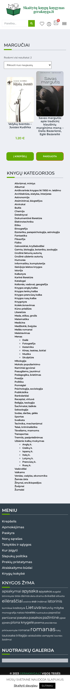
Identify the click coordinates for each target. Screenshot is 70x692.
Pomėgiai (20, 385)
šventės (58, 636)
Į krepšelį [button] (20, 156)
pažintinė (51, 617)
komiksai (7, 608)
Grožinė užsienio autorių (29, 256)
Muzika (26, 353)
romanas (42, 629)
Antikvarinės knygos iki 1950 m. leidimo (38, 190)
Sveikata (20, 420)
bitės (17, 596)
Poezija (19, 378)
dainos (25, 596)
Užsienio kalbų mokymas (29, 440)
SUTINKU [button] (47, 685)
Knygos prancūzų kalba (28, 294)
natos (20, 612)
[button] (64, 23)
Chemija (19, 211)
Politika (19, 381)
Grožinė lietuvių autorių (28, 253)
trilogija (21, 635)
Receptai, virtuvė (24, 399)
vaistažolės (34, 635)
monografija (9, 612)
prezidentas (51, 622)
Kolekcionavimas (25, 305)
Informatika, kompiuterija (30, 263)
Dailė (25, 340)
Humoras (20, 260)
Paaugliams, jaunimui (27, 371)
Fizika (18, 242)
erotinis (27, 602)
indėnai (42, 601)
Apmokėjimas (13, 527)
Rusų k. (26, 465)
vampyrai (48, 635)
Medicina (20, 322)
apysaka (30, 590)
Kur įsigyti (10, 550)
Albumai (19, 186)
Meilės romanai (23, 329)
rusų (58, 630)
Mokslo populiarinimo (27, 364)
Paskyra (8, 533)
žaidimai (7, 639)
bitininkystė (8, 596)
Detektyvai (21, 214)
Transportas (21, 434)
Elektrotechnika (24, 221)
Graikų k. (27, 447)
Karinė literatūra (24, 277)
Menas (18, 336)
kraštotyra (19, 608)
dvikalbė (49, 595)
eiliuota (60, 596)
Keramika (28, 347)
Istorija (19, 270)
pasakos (35, 617)
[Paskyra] (49, 24)
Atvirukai (20, 204)
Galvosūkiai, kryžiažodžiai (29, 246)
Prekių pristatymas (17, 562)
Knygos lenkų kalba (26, 291)
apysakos (45, 591)
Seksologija (21, 409)
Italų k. (26, 454)
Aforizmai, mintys (25, 183)
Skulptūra (28, 357)
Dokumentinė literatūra (28, 218)
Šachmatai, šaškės (25, 406)
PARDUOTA (50, 156)
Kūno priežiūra (23, 308)
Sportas (19, 416)
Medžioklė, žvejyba (26, 326)
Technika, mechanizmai (28, 423)
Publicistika (21, 392)
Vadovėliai (20, 468)
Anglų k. (27, 444)
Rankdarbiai (22, 395)
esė (34, 601)
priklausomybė (10, 630)
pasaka (22, 617)
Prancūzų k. (29, 461)
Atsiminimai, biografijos (28, 200)
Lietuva (33, 607)
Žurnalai (19, 489)
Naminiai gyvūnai (25, 367)
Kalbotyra (20, 273)
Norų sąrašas (12, 539)
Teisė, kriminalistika (26, 427)
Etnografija (21, 228)
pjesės (6, 622)
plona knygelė (22, 622)
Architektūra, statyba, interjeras (33, 193)
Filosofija (20, 239)
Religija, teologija (25, 402)
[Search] (31, 23)
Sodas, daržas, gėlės (26, 413)
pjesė (63, 618)
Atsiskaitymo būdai (17, 568)
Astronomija (22, 197)
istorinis (55, 601)
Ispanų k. (27, 451)
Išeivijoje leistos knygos (28, 266)
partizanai (9, 617)
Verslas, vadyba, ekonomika (31, 475)
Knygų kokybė (13, 573)
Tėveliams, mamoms (27, 430)
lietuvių (47, 608)
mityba (59, 608)
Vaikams (20, 472)
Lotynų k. (27, 458)
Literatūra (20, 312)
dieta (32, 596)
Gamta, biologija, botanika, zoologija (36, 249)
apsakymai (11, 591)
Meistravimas (22, 333)
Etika (18, 225)
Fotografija (28, 343)
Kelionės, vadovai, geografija (31, 284)
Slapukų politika (14, 556)
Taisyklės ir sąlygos (16, 544)
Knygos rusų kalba (25, 298)
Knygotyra (21, 301)
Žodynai (19, 486)
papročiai (54, 612)
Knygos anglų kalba (26, 287)
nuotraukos (42, 612)
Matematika (22, 319)
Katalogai (20, 280)
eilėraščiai (12, 601)
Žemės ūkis (21, 479)
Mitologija (20, 360)
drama (40, 596)
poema (39, 622)
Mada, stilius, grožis (26, 315)
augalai (56, 591)
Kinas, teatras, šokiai (34, 350)
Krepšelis (9, 521)
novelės (29, 612)
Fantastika (21, 235)
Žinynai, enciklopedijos (28, 482)
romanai (24, 630)
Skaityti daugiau (26, 685)
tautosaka (8, 635)
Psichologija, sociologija (29, 388)
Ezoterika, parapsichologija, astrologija (37, 232)
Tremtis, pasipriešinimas (29, 437)
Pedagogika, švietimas (28, 374)
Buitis (18, 207)
